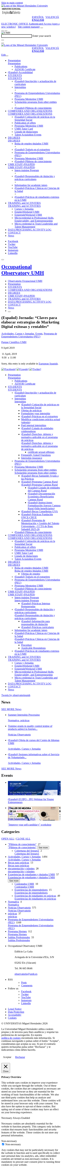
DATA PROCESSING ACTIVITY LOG (29, 229)
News (11, 235)
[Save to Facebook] (8, 369)
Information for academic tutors (31, 185)
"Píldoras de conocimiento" (22, 844)
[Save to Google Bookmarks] (23, 369)
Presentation (14, 60)
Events (38, 333)
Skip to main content (12, 2)
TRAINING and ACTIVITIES (24, 203)
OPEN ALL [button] (7, 838)
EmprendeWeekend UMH (28, 214)
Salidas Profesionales (19, 937)
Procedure (26, 645)
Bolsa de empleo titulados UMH (31, 143)
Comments (26, 985)
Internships (20, 87)
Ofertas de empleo (30, 573)
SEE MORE (11, 709)
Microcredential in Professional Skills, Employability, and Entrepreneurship (34, 219)
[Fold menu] (7, 55)
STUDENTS (15, 75)
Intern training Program (27, 170)
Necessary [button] (7, 1118)
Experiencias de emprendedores (31, 889)
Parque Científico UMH (13, 342)
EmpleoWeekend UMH (27, 211)
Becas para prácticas (18, 862)
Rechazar (20, 1057)
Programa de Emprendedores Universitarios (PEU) (29, 335)
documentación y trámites (21, 868)
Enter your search (42, 35)
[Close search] (2, 43)
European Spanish (48, 363)
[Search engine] (41, 27)
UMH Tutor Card (24, 128)
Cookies (12, 1017)
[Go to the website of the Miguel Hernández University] (24, 5)
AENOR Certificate (25, 69)
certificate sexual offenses (41, 452)
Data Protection (16, 1011)
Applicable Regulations (33, 648)
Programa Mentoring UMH (29, 99)
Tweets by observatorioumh (15, 695)
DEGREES (14, 137)
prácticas (12, 913)
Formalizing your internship (35, 413)
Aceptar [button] (7, 1057)
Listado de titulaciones (26, 131)
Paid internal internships (33, 425)
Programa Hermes (17, 931)
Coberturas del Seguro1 (27, 850)
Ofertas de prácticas (31, 410)
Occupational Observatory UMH (22, 270)
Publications (21, 66)
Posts (24, 982)
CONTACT (14, 232)
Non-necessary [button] (9, 1141)
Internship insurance (31, 458)
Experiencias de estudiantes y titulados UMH (31, 874)
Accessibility (14, 1014)
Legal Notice (14, 1009)
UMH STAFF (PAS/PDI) (21, 164)
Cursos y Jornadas (24, 209)
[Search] (2, 40)
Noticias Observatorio (19, 907)
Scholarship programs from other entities (36, 102)
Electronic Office (14, 23)
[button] (14, 63)
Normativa (13, 901)
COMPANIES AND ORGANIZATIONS (30, 111)
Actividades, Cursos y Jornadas (17, 333)
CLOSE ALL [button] (23, 838)
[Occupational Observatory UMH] (11, 14)
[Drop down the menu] (6, 30)
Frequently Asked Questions (36, 455)
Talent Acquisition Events (28, 134)
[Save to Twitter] (35, 369)
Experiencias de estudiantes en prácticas (35, 895)
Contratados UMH (24, 883)
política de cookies (11, 1038)
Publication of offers (25, 122)
